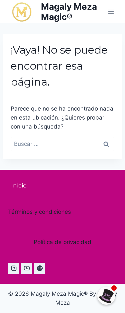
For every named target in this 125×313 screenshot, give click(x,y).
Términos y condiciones (39, 211)
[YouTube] (26, 268)
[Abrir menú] (111, 11)
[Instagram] (13, 268)
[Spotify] (39, 268)
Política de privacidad (62, 242)
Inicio (19, 185)
